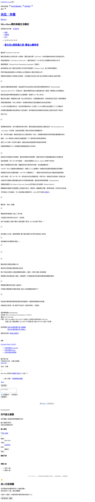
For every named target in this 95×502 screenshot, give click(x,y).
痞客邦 (14, 373)
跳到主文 (4, 19)
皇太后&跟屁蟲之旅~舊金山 (16, 329)
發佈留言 (3, 397)
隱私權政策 (58, 476)
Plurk (8, 344)
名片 (5, 37)
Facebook (3, 344)
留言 (18, 373)
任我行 (47, 192)
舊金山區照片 (14, 333)
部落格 (6, 35)
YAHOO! (13, 344)
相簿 (5, 32)
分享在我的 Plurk (9, 350)
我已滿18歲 (4, 498)
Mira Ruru (4, 363)
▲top (2, 382)
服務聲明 (65, 476)
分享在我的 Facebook (11, 348)
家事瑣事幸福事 (17, 378)
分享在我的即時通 (10, 352)
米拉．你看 (8, 14)
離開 (10, 498)
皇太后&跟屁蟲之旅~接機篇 (16, 327)
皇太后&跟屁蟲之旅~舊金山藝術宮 (21, 45)
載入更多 (3, 385)
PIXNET (34, 476)
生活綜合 (16, 29)
